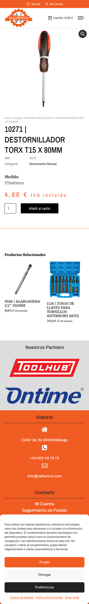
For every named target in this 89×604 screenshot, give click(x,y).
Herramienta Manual (35, 118)
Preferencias (44, 587)
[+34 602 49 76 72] (44, 447)
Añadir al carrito (39, 208)
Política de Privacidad (49, 597)
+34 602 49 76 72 (44, 458)
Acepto (44, 562)
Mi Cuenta (56, 4)
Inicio (8, 118)
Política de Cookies (22, 597)
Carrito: (63, 18)
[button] (83, 34)
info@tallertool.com (44, 476)
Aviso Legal (72, 597)
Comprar (17, 118)
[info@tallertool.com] (44, 466)
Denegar (44, 575)
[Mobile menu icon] (81, 17)
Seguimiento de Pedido (44, 510)
